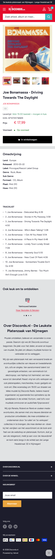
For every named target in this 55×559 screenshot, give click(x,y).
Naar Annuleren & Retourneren (29, 310)
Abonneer (12, 503)
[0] (50, 9)
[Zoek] (48, 17)
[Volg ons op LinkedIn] (15, 527)
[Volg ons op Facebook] (5, 527)
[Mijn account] (44, 9)
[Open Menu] (4, 9)
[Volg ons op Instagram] (10, 527)
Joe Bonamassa (11, 104)
